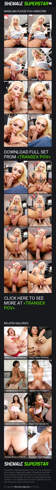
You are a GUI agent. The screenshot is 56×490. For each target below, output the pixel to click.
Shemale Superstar (22, 487)
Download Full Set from (27, 154)
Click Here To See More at (24, 303)
